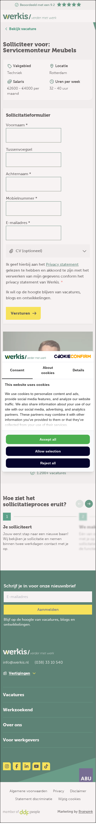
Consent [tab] (17, 370)
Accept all (48, 439)
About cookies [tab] (48, 370)
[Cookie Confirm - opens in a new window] (72, 356)
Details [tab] (78, 370)
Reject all (48, 463)
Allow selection (48, 451)
